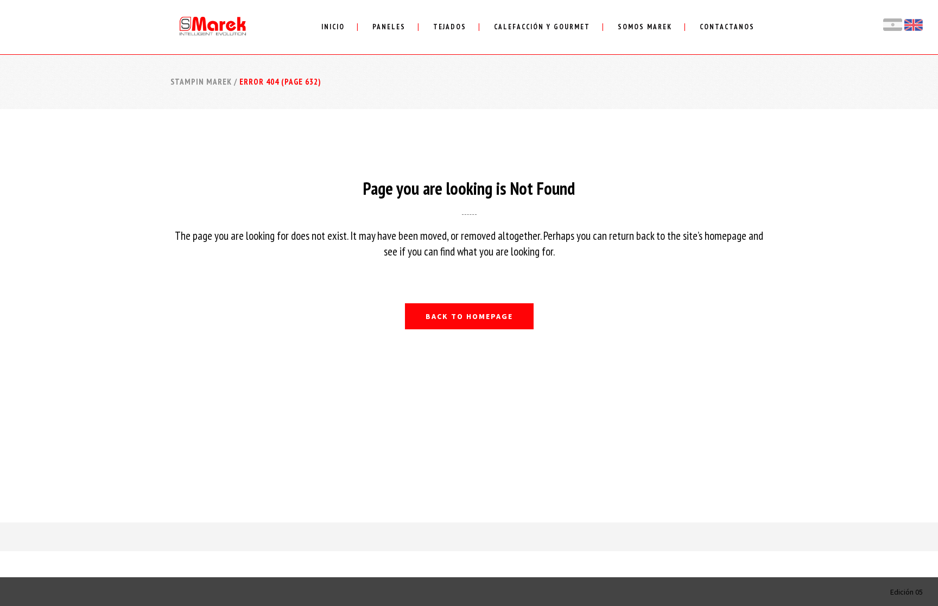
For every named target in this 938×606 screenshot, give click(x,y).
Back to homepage (469, 316)
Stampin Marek (201, 81)
